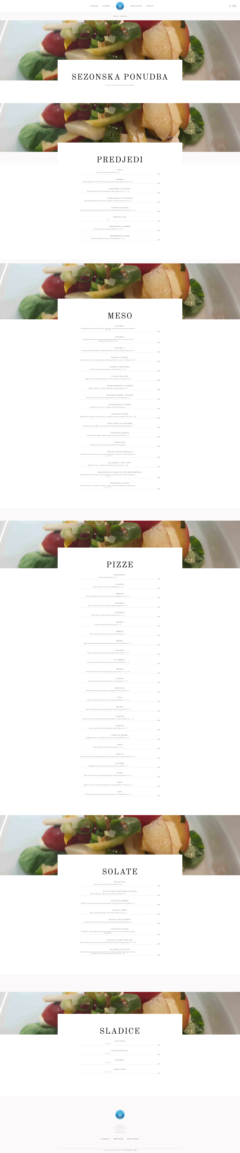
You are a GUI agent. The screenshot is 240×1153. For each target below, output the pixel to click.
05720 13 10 (120, 1130)
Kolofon (135, 1150)
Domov (115, 16)
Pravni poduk (128, 1150)
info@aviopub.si (120, 1132)
